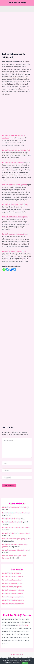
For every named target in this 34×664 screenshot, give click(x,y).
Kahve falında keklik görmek (12, 522)
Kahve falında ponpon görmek (13, 597)
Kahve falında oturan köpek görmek (15, 550)
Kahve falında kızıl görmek (11, 573)
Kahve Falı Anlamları (17, 3)
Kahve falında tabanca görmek (13, 600)
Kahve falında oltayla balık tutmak (14, 507)
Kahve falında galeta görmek (12, 583)
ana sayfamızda (22, 625)
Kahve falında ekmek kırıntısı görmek (15, 217)
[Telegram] (7, 269)
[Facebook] (11, 269)
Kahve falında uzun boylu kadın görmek (16, 527)
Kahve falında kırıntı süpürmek (13, 162)
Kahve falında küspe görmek (12, 587)
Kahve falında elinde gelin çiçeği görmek (16, 539)
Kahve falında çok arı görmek (12, 576)
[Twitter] (14, 269)
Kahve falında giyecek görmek (13, 604)
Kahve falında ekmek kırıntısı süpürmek (16, 150)
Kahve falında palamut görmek (13, 590)
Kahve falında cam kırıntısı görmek (14, 251)
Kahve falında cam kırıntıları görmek (14, 234)
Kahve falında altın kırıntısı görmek (14, 185)
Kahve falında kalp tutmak (11, 518)
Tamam (25, 662)
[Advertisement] (17, 30)
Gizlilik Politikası (17, 655)
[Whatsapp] (4, 269)
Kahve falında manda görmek (12, 593)
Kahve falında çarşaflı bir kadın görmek (16, 513)
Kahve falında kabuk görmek (12, 580)
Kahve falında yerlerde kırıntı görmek (15, 204)
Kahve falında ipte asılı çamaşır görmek (16, 533)
